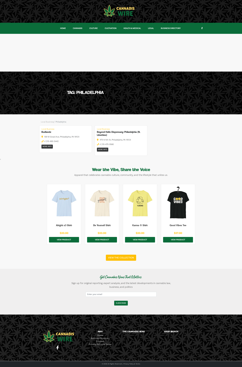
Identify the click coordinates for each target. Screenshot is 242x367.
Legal (151, 28)
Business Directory (171, 28)
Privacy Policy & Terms (100, 344)
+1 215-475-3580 (106, 144)
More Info (47, 146)
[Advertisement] (121, 52)
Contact (100, 341)
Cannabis (77, 28)
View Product (64, 239)
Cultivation (110, 28)
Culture (93, 28)
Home (63, 28)
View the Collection (121, 257)
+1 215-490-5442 (51, 141)
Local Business (47, 122)
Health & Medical (132, 28)
